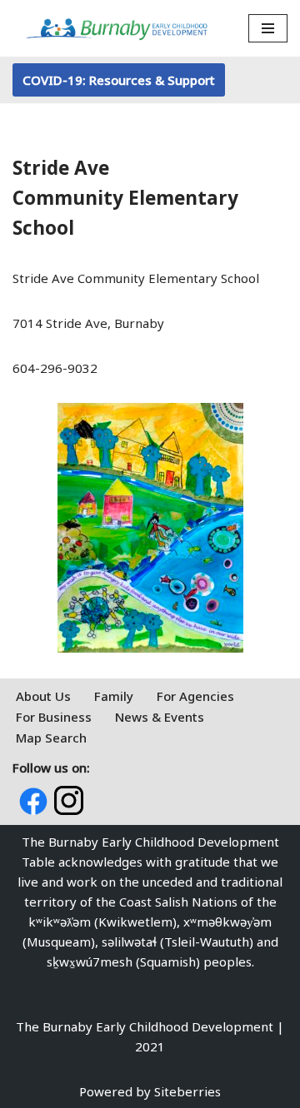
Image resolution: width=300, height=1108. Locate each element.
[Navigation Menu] (268, 28)
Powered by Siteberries (150, 1091)
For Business (54, 716)
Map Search (51, 737)
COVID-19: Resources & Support (118, 80)
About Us (43, 696)
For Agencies (195, 696)
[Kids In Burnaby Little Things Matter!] (116, 28)
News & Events (159, 716)
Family (113, 696)
